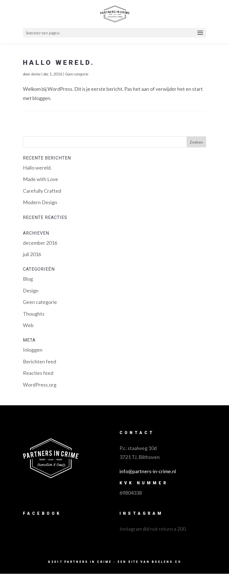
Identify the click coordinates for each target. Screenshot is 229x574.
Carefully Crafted (42, 191)
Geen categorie (76, 74)
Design (31, 290)
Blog (28, 279)
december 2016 (40, 243)
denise (35, 74)
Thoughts (33, 314)
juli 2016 (32, 254)
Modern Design (40, 202)
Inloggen (32, 350)
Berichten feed (39, 361)
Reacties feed (38, 373)
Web (28, 325)
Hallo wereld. (58, 62)
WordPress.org (39, 385)
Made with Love (40, 179)
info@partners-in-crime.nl (148, 471)
